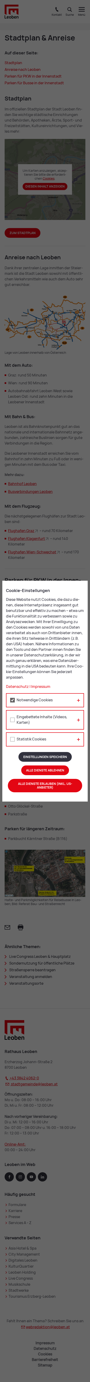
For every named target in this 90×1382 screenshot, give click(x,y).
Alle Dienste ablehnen (45, 770)
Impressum (40, 686)
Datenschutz (17, 686)
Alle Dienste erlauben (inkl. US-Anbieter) (45, 786)
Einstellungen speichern (45, 757)
